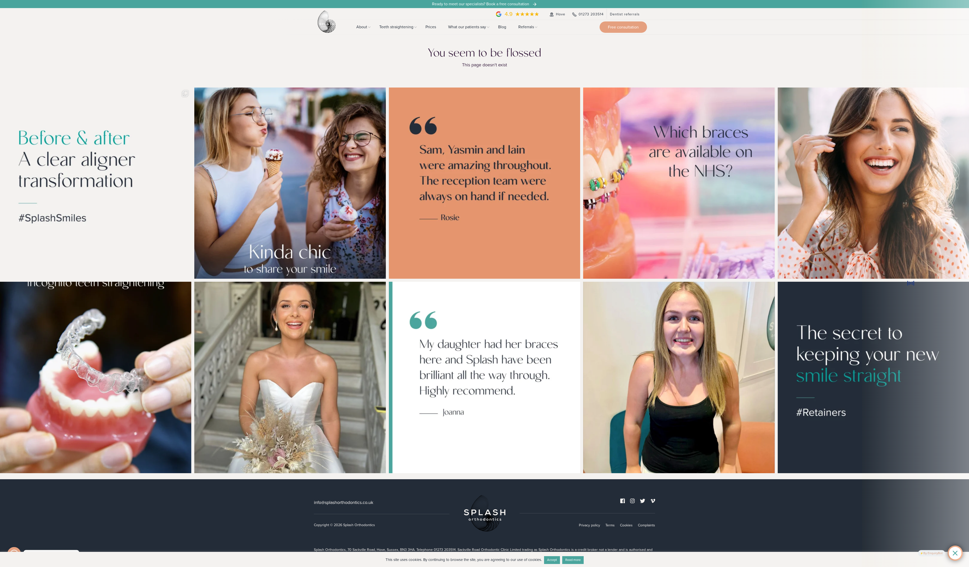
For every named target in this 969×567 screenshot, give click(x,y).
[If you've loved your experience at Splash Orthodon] (290, 183)
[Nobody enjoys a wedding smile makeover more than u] (290, 377)
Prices (430, 27)
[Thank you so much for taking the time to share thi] (484, 377)
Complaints (646, 525)
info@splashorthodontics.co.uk (343, 502)
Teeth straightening (396, 27)
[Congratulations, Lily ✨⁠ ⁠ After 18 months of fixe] (678, 377)
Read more (573, 560)
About (361, 27)
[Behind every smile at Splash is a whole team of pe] (484, 183)
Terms (610, 525)
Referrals (526, 27)
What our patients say (467, 27)
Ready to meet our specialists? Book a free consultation (481, 4)
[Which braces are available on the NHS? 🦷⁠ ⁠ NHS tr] (678, 183)
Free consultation (623, 27)
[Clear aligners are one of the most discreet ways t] (95, 377)
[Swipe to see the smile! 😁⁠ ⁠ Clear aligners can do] (95, 183)
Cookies (626, 525)
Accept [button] (552, 560)
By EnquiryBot (933, 553)
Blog (502, 27)
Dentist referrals (625, 14)
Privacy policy (589, 525)
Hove (560, 14)
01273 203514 (590, 14)
